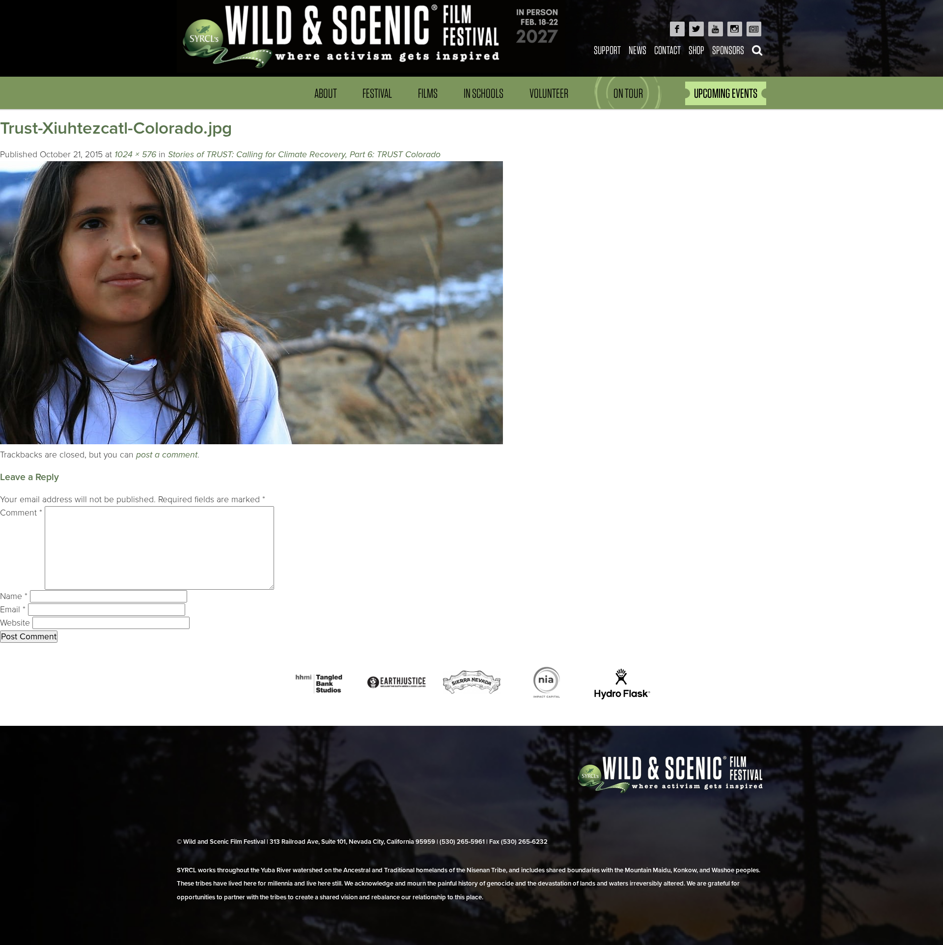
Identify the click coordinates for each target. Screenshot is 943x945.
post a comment (166, 455)
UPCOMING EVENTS (725, 93)
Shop (696, 50)
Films (428, 93)
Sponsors (728, 50)
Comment (21, 513)
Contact (667, 50)
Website (15, 623)
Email (13, 609)
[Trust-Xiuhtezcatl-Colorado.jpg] (251, 441)
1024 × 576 (135, 154)
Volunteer (548, 93)
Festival (377, 93)
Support (607, 50)
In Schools (483, 93)
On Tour (628, 93)
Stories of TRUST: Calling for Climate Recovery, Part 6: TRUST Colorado (304, 154)
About (325, 93)
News (637, 50)
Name (14, 596)
